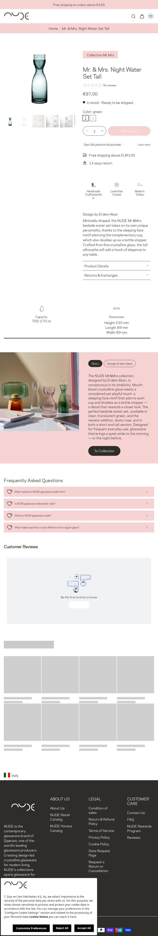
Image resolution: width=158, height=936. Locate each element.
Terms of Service (101, 830)
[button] (129, 131)
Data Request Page (99, 852)
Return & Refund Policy (101, 821)
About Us (57, 808)
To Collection (104, 450)
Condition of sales (98, 810)
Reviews (133, 837)
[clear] (93, 118)
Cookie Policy (99, 843)
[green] (85, 118)
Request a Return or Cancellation (98, 866)
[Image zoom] (39, 78)
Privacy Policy (99, 837)
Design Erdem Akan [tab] (119, 363)
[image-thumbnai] (10, 121)
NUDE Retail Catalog (60, 816)
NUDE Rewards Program (139, 828)
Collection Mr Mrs (100, 54)
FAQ (130, 819)
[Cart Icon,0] (142, 16)
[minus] (87, 131)
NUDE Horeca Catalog (61, 827)
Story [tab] (95, 363)
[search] (133, 16)
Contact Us (136, 812)
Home (53, 28)
